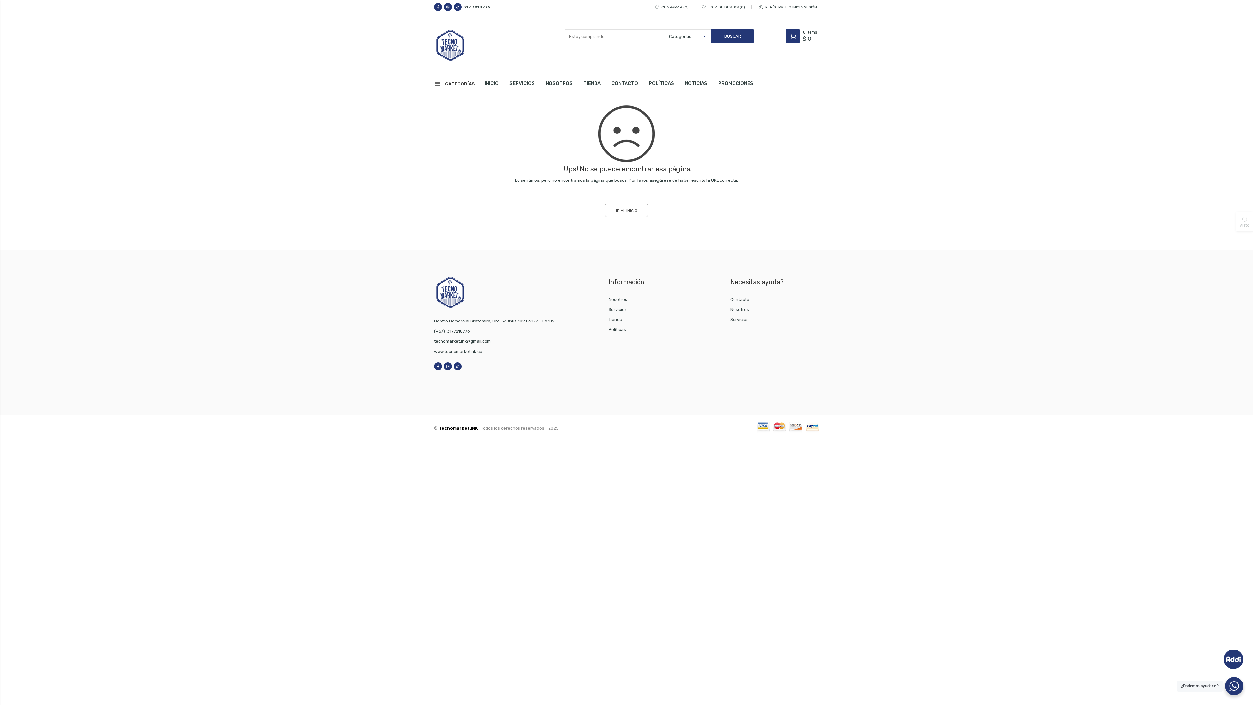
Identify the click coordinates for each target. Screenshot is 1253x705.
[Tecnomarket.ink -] (463, 45)
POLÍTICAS (661, 83)
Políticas (617, 329)
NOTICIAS (696, 83)
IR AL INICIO (626, 210)
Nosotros (618, 299)
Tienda (615, 319)
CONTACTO (624, 83)
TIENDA (592, 83)
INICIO (492, 83)
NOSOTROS (559, 83)
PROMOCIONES (735, 83)
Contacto (739, 299)
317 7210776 (476, 7)
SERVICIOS (522, 83)
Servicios (618, 309)
